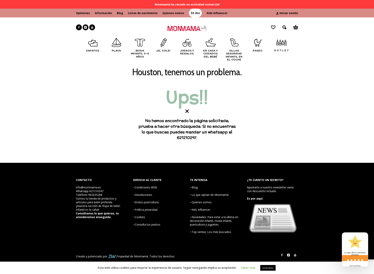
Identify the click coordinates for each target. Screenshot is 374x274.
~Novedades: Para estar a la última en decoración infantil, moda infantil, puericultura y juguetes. (214, 220)
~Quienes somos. (201, 202)
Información (103, 13)
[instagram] (85, 27)
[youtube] (92, 27)
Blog (120, 13)
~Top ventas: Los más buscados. (211, 232)
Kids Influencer (217, 13)
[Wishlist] (273, 27)
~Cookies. (139, 217)
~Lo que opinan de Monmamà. (209, 195)
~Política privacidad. (145, 209)
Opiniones (83, 13)
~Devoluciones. (143, 195)
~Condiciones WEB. (145, 187)
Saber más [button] (248, 268)
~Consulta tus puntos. (147, 224)
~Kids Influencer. (200, 209)
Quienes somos (173, 13)
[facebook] (79, 27)
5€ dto (195, 13)
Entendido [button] (268, 267)
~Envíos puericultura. (146, 202)
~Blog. (194, 187)
